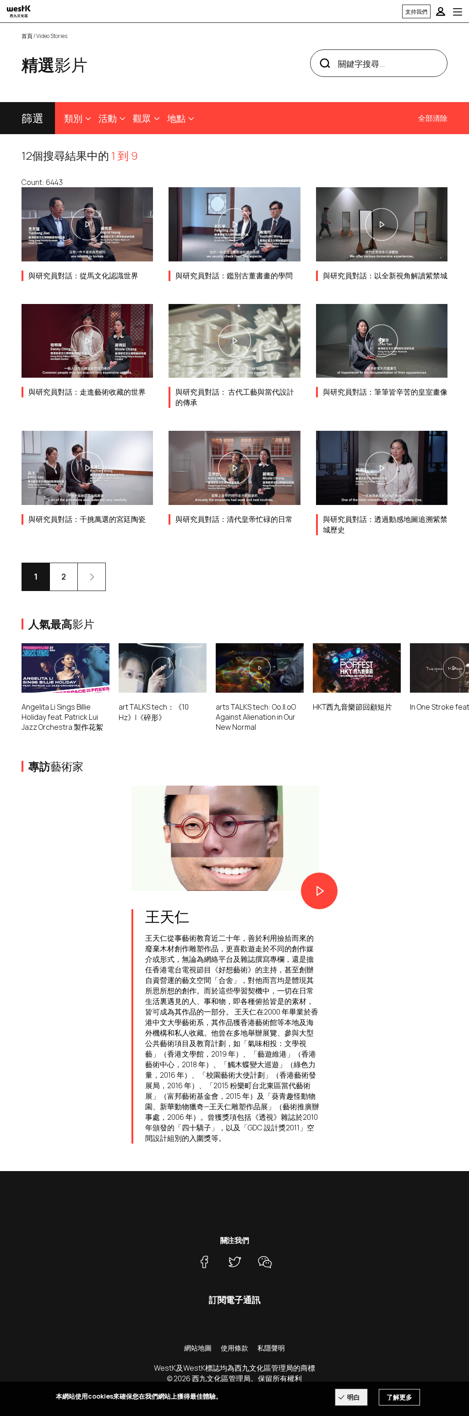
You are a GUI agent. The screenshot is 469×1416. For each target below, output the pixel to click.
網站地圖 (198, 1348)
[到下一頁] (91, 577)
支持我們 (416, 12)
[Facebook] (204, 1261)
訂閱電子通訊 (235, 1300)
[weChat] (264, 1261)
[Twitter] (234, 1261)
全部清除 (432, 118)
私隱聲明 (271, 1348)
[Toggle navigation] (457, 11)
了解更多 (399, 1397)
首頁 (27, 36)
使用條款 (234, 1348)
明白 (353, 1397)
